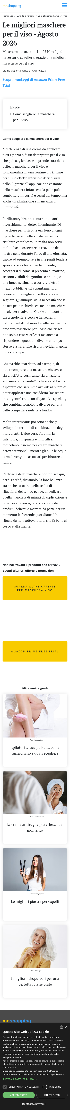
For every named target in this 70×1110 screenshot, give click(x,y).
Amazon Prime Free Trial (35, 651)
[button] (35, 1079)
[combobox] (61, 1027)
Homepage (8, 15)
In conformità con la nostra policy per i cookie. (41, 1074)
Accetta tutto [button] (18, 1095)
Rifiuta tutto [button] (52, 1095)
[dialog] (35, 1066)
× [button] (66, 1027)
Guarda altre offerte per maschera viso (35, 588)
